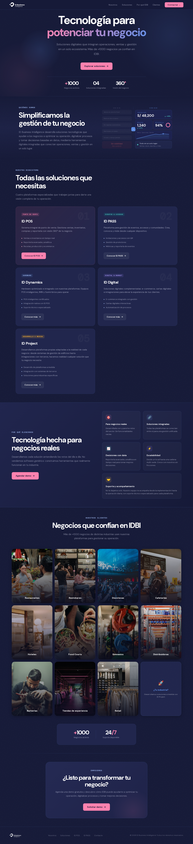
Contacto (98, 835)
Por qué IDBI (142, 5)
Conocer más (31, 317)
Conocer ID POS (32, 255)
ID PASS (87, 835)
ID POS (77, 835)
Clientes (156, 5)
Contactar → (174, 5)
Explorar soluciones (94, 66)
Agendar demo (23, 475)
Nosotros (113, 5)
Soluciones (127, 5)
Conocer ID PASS (115, 255)
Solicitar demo (94, 807)
